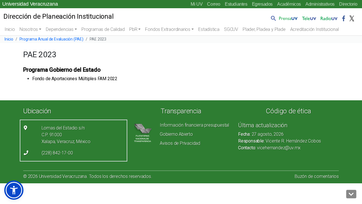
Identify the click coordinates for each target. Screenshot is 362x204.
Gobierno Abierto (176, 134)
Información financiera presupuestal (194, 125)
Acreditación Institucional (314, 29)
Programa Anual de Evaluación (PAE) (51, 39)
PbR (133, 29)
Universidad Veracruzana (30, 4)
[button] (272, 18)
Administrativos (320, 4)
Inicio (10, 29)
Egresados (262, 4)
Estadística (208, 29)
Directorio (348, 4)
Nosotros (29, 29)
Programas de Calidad (103, 29)
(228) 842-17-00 (57, 153)
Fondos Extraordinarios (167, 29)
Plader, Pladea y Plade (264, 29)
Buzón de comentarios (317, 176)
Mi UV (196, 4)
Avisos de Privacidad (180, 143)
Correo (213, 4)
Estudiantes (236, 4)
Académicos (289, 4)
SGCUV (231, 29)
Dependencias (60, 29)
